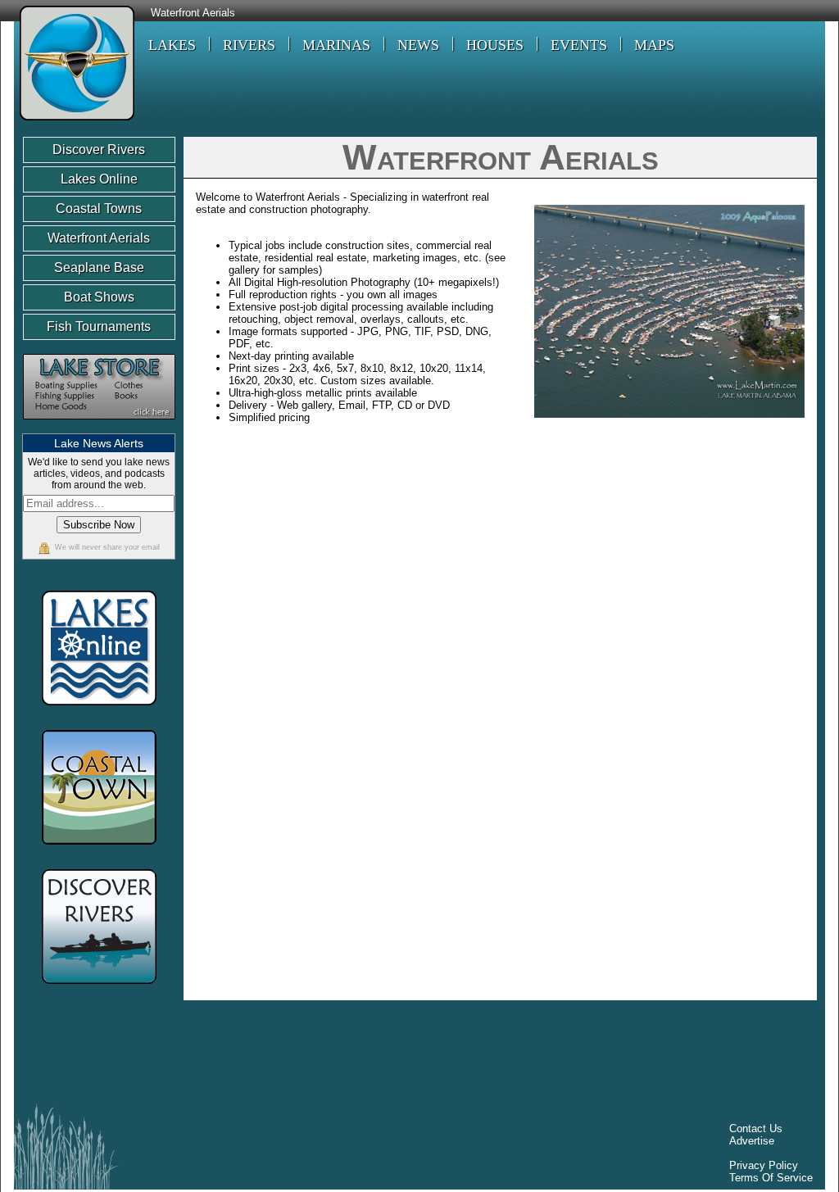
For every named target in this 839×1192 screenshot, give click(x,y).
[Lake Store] (99, 427)
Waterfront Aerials (193, 13)
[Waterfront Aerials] (74, 122)
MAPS (654, 45)
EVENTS (579, 45)
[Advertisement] (320, 1056)
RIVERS (249, 45)
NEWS (418, 45)
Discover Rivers (98, 149)
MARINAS (336, 45)
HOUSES (495, 45)
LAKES (172, 45)
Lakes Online (99, 179)
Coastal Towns (99, 208)
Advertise (751, 1141)
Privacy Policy (763, 1165)
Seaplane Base (99, 267)
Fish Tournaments (99, 326)
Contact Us (755, 1128)
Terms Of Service (771, 1178)
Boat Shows (99, 297)
